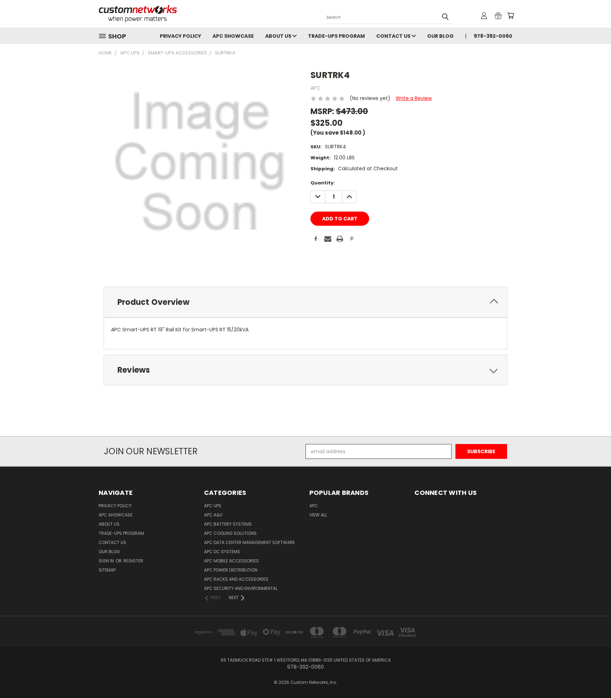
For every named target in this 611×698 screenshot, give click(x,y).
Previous (592, 676)
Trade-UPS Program (336, 36)
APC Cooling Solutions (230, 533)
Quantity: (322, 182)
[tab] (305, 302)
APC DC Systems (222, 552)
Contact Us (394, 36)
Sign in (107, 561)
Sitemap (107, 570)
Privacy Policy (180, 36)
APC (313, 506)
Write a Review (414, 98)
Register (133, 561)
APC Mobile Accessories (231, 561)
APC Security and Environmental (241, 588)
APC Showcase (233, 36)
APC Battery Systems (228, 524)
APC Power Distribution (230, 570)
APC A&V (213, 515)
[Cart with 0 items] (510, 15)
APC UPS (212, 506)
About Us (278, 36)
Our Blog (440, 36)
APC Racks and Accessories (236, 579)
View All (318, 515)
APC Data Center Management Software (249, 542)
